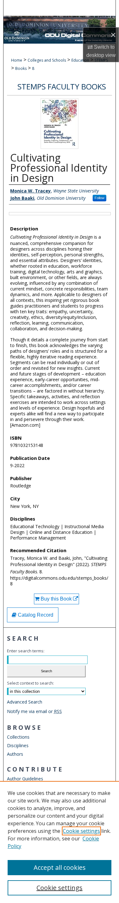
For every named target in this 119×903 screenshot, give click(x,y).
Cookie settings (81, 830)
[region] (59, 842)
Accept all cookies (60, 867)
